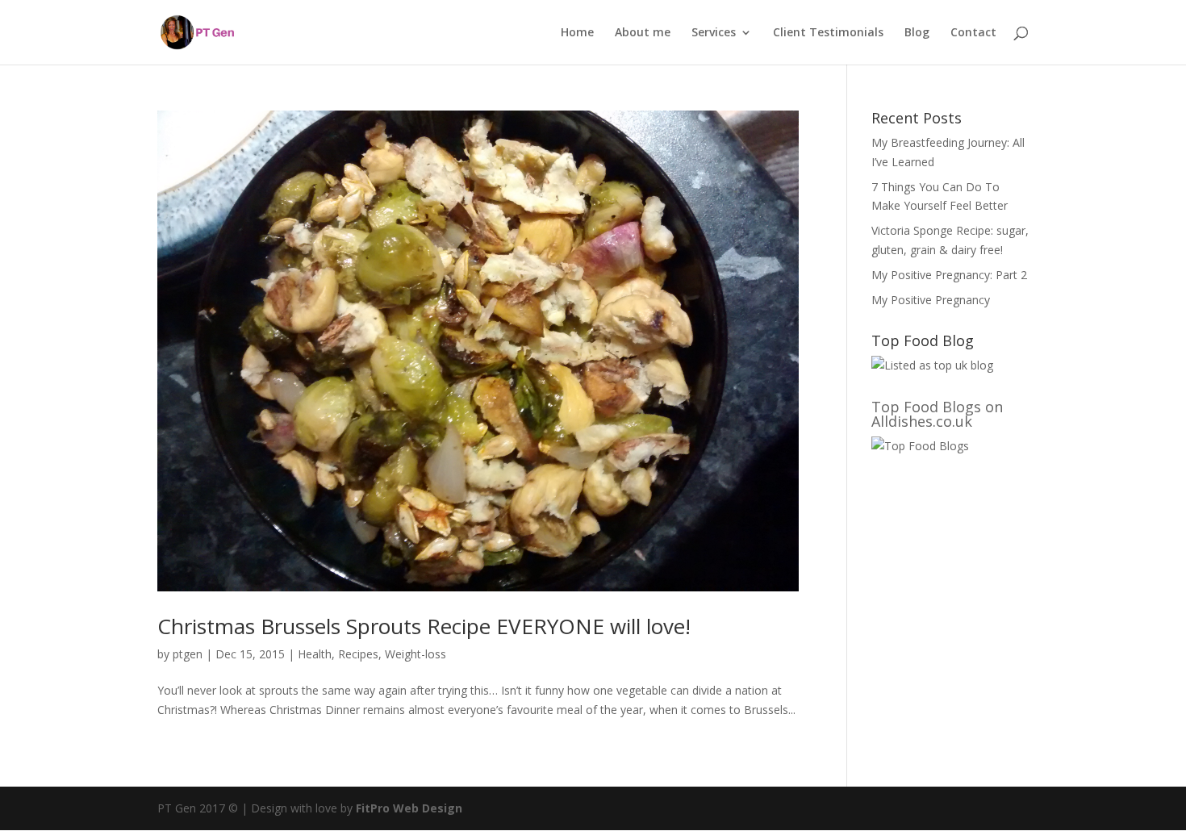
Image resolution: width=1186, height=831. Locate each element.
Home (577, 33)
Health (315, 654)
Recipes (358, 654)
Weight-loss (415, 654)
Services (713, 33)
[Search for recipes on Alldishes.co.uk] (920, 445)
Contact (973, 33)
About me (642, 33)
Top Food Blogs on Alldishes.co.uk (937, 414)
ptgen (188, 654)
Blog (916, 33)
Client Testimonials (828, 33)
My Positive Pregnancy (930, 299)
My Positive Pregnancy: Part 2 (949, 274)
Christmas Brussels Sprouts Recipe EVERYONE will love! (424, 626)
